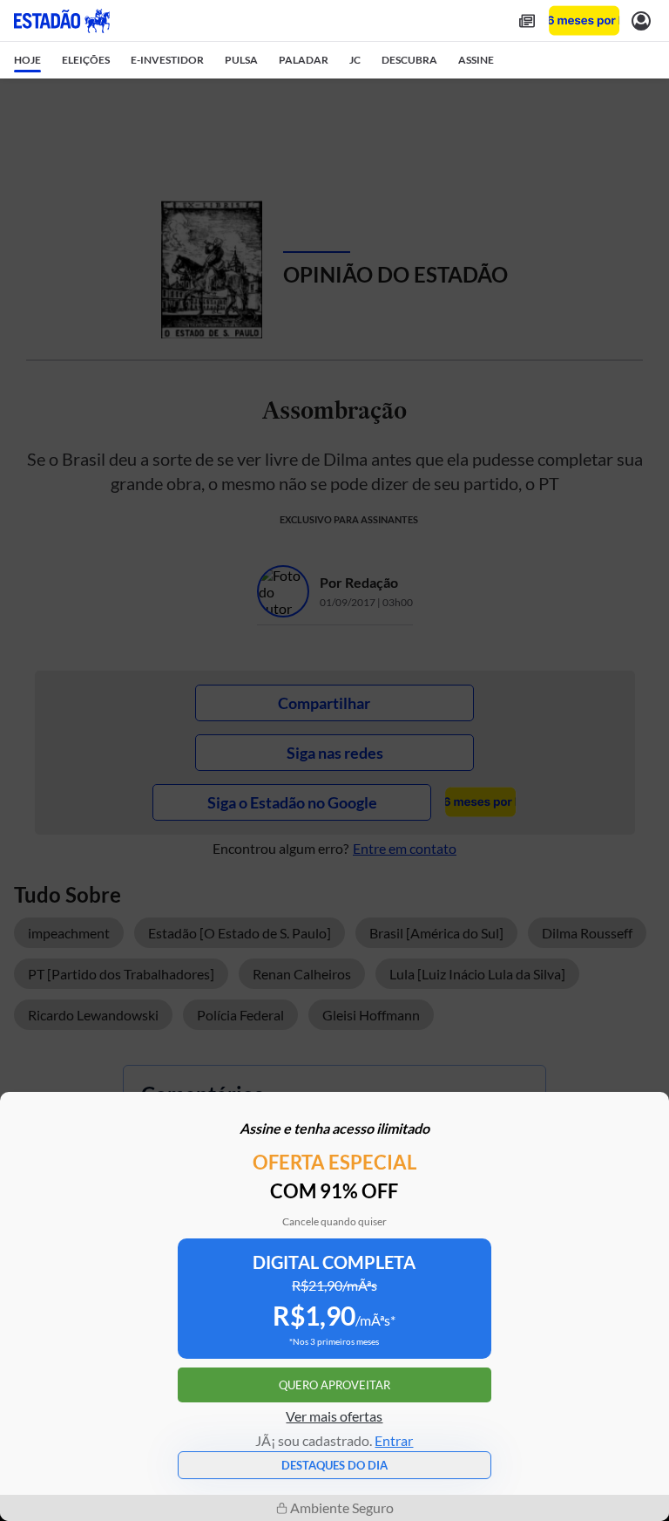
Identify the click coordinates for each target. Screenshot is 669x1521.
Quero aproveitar (334, 1385)
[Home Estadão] (62, 21)
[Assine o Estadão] (584, 20)
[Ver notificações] (641, 20)
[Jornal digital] (527, 20)
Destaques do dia (334, 1465)
